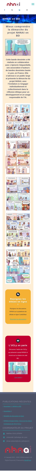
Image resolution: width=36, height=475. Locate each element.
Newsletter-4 (8, 411)
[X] (12, 10)
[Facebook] (4, 10)
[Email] (27, 10)
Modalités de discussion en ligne (14, 416)
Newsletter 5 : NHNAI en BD (12, 406)
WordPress (27, 460)
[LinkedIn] (19, 10)
